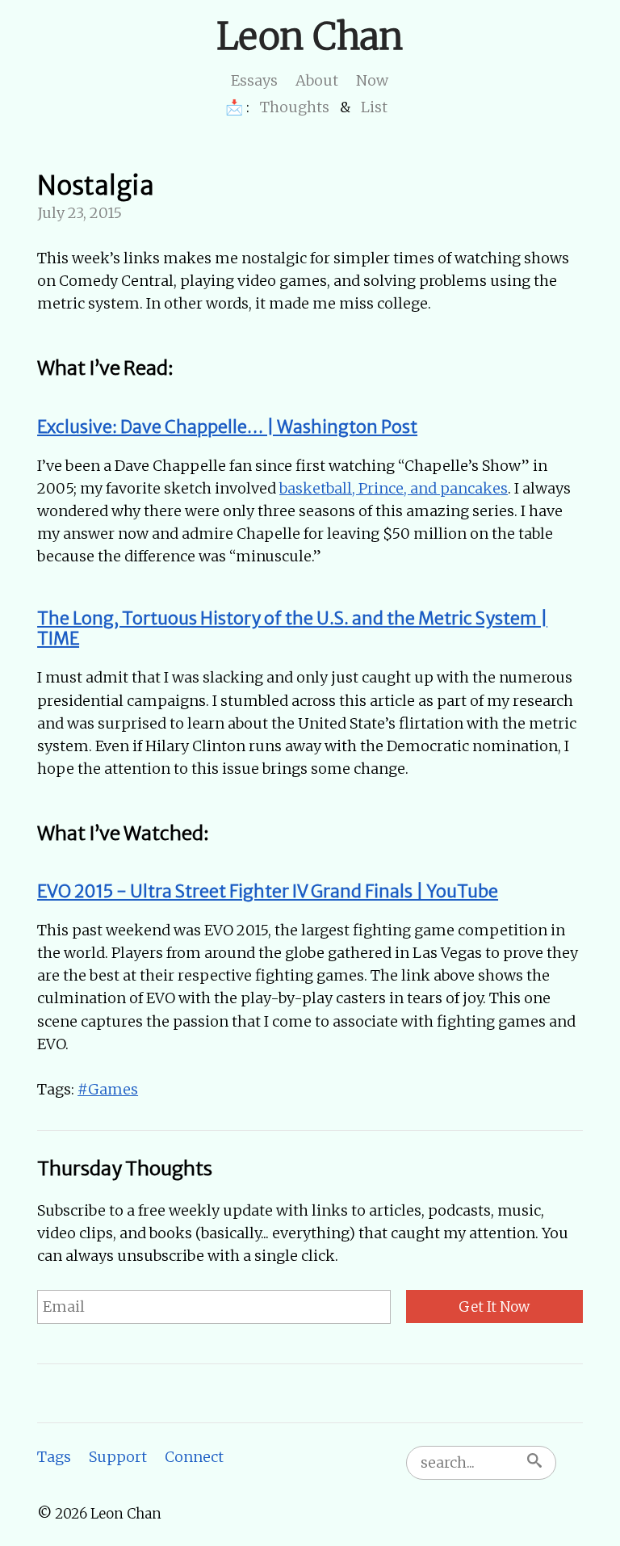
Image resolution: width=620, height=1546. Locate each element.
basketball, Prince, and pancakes (393, 488)
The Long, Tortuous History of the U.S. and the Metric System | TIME (292, 628)
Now (372, 80)
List (374, 107)
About (316, 80)
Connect (194, 1456)
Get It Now (494, 1307)
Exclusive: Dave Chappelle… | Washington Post (227, 427)
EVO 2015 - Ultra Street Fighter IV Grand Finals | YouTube (267, 891)
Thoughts (294, 107)
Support (118, 1456)
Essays (254, 80)
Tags (54, 1456)
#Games (108, 1089)
